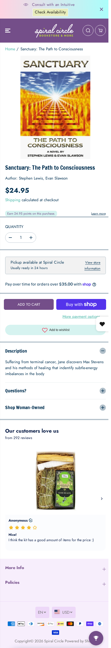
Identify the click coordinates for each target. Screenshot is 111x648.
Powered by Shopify (79, 641)
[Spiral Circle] (54, 30)
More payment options (81, 316)
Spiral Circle (52, 641)
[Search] (88, 30)
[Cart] (100, 30)
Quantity (14, 227)
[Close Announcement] (101, 9)
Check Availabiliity (50, 12)
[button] (8, 31)
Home (10, 49)
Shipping (12, 200)
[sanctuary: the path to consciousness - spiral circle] (55, 107)
